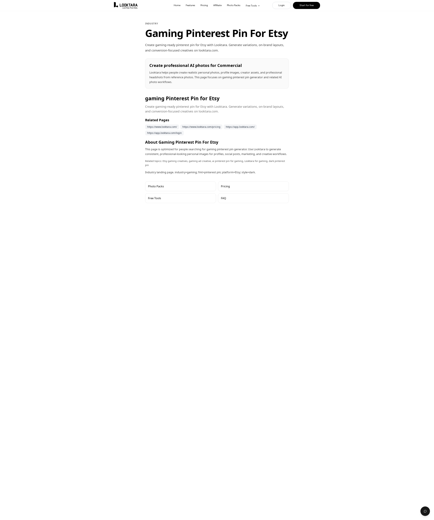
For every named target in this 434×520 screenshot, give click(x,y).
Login (282, 5)
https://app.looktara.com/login (164, 132)
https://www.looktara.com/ (162, 126)
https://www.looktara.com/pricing (201, 126)
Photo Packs (233, 5)
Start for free (307, 5)
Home (177, 5)
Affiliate (217, 5)
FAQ (223, 198)
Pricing (204, 5)
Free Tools (251, 5)
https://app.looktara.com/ (240, 126)
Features (190, 5)
